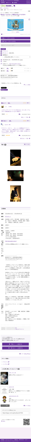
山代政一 (18, 32)
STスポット (5, 53)
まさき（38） (7, 124)
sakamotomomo (13, 396)
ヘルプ (26, 439)
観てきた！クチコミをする (9, 41)
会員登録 (15, 2)
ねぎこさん (12, 372)
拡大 (4, 421)
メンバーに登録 (4, 405)
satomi (11, 387)
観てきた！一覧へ (24, 138)
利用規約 (2, 439)
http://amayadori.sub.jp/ (15, 63)
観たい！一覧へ (25, 117)
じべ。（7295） (8, 106)
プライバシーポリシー (9, 439)
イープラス (5, 364)
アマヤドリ (5, 51)
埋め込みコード (4, 89)
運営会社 (16, 439)
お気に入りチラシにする (26, 34)
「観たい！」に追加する (16, 344)
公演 (5, 9)
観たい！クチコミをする (8, 38)
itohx (16, 327)
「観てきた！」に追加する (16, 348)
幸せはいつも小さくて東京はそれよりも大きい (13, 14)
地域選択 (3, 2)
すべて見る (28, 144)
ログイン (9, 2)
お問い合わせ (21, 439)
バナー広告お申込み (25, 353)
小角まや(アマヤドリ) (19, 329)
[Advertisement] (15, 433)
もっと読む (27, 84)
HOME (2, 9)
